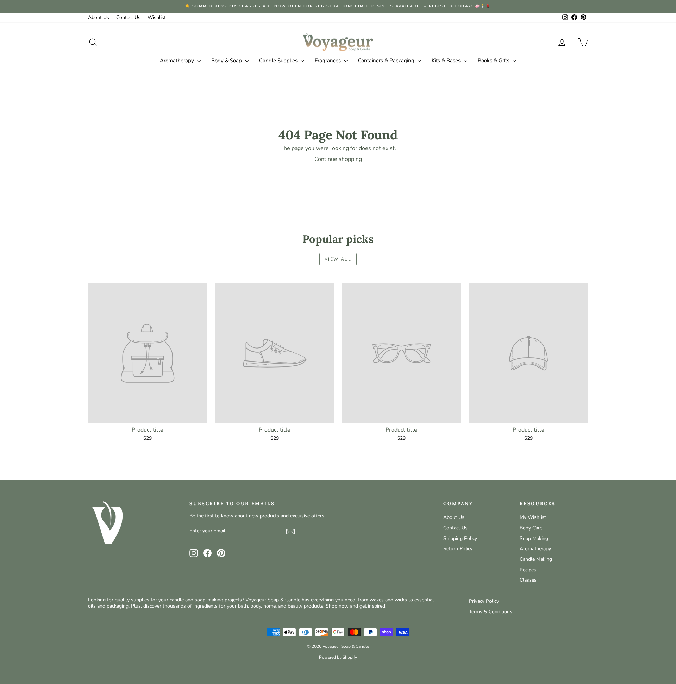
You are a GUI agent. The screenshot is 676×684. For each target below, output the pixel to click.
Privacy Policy (484, 601)
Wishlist (157, 17)
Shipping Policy (460, 538)
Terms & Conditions (490, 611)
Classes (528, 580)
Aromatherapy (177, 60)
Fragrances (328, 60)
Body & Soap (227, 60)
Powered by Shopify (338, 657)
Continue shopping (338, 159)
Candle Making (536, 559)
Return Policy (457, 548)
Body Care (531, 528)
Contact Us (128, 17)
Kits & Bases (447, 60)
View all (338, 259)
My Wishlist (533, 517)
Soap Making (534, 538)
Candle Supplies (279, 60)
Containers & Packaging (387, 60)
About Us (98, 17)
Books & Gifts (494, 60)
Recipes (528, 569)
